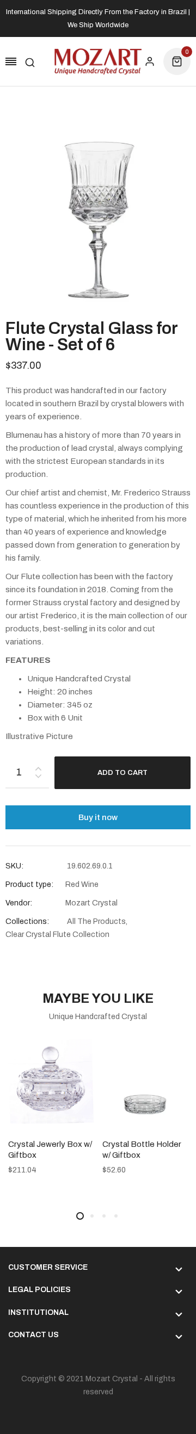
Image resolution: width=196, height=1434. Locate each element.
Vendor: (18, 903)
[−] (38, 778)
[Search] (29, 61)
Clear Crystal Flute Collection (57, 934)
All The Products (96, 921)
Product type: (29, 884)
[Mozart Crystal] (98, 61)
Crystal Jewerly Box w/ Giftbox (50, 1149)
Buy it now (98, 817)
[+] (38, 766)
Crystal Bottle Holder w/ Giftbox (141, 1149)
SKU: (14, 866)
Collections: (27, 921)
